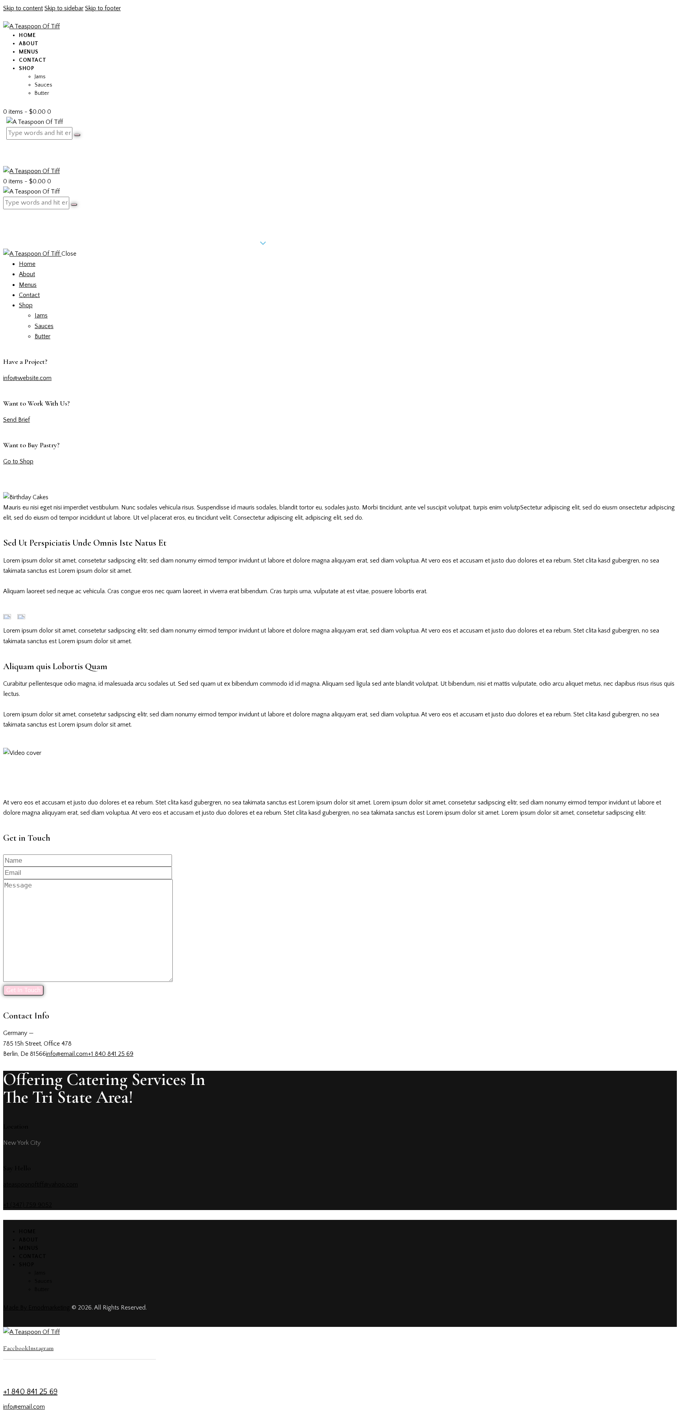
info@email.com (67, 1053)
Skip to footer (103, 8)
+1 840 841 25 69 (110, 1053)
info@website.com (27, 378)
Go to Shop (18, 461)
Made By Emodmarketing (36, 1307)
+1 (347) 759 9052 (27, 1204)
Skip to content (23, 8)
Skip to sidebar (63, 8)
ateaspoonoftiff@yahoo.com (40, 1184)
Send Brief (16, 419)
